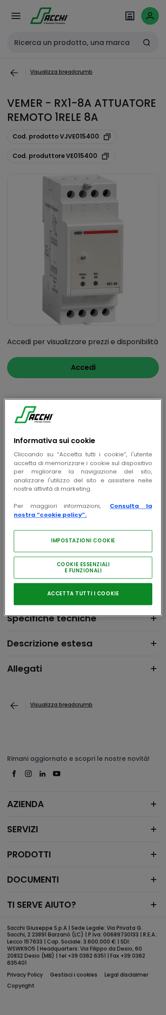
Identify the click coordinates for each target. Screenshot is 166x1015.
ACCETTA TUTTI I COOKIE (83, 594)
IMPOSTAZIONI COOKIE (83, 541)
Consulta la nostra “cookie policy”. (83, 510)
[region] (83, 507)
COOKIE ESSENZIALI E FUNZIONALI (83, 568)
